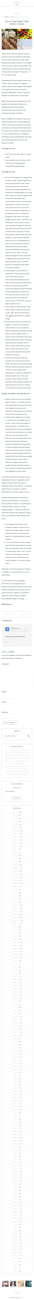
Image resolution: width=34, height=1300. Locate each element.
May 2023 (15, 933)
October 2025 (15, 843)
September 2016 (16, 1181)
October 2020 (15, 1029)
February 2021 (16, 1016)
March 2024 (15, 902)
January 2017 (16, 1168)
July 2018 (16, 1112)
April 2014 (16, 1271)
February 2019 (16, 1091)
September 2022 (15, 957)
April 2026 (16, 824)
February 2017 (16, 1165)
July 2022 (15, 964)
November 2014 (16, 1249)
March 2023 (15, 939)
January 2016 (16, 1205)
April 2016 (16, 1196)
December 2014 (16, 1246)
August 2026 (16, 812)
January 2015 (16, 1243)
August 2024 (15, 886)
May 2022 (16, 970)
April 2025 (16, 861)
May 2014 (16, 1267)
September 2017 (15, 1143)
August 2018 (15, 1109)
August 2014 (15, 1258)
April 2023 (16, 936)
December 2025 (16, 837)
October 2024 (15, 880)
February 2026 (16, 830)
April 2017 (16, 1159)
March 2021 (16, 1013)
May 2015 (16, 1230)
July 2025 (16, 852)
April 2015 (16, 1233)
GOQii (17, 2)
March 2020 (15, 1050)
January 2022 (16, 982)
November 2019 (16, 1063)
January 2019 (16, 1094)
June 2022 (16, 967)
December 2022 (16, 948)
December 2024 (16, 874)
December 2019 (16, 1060)
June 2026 (16, 818)
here (25, 598)
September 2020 (16, 1032)
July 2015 (16, 1224)
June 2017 (16, 1153)
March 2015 (16, 1236)
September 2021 (16, 995)
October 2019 (16, 1066)
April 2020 (16, 1047)
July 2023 (15, 926)
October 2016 (16, 1178)
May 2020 (16, 1044)
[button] (17, 13)
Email (4, 702)
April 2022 (16, 973)
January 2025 (15, 871)
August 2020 (16, 1035)
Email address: (17, 787)
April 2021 (16, 1010)
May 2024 (15, 895)
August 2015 (16, 1221)
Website (5, 712)
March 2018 (16, 1125)
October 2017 (15, 1140)
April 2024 (16, 899)
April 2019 (16, 1085)
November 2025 (16, 840)
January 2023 (16, 945)
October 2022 (15, 954)
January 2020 (16, 1057)
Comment (6, 664)
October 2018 (16, 1103)
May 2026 (15, 821)
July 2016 (16, 1187)
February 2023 (16, 942)
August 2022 (16, 961)
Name (4, 692)
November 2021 (16, 988)
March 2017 (16, 1162)
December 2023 (16, 911)
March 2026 (15, 827)
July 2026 (15, 815)
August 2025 (16, 849)
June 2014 (16, 1264)
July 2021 (16, 1001)
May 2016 (16, 1193)
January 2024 (16, 908)
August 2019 (16, 1072)
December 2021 (16, 985)
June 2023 (16, 930)
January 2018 (16, 1131)
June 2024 (16, 892)
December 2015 (16, 1209)
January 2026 (16, 833)
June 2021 (16, 1004)
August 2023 (15, 923)
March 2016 (16, 1199)
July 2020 (16, 1038)
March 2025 (15, 864)
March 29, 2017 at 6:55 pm (18, 631)
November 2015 (16, 1212)
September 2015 (16, 1218)
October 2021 (16, 992)
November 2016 (16, 1174)
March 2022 (16, 976)
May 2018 (16, 1119)
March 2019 (16, 1088)
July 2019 (16, 1075)
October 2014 (16, 1252)
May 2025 (16, 858)
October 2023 (15, 917)
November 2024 (15, 877)
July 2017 (16, 1150)
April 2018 (16, 1122)
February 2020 (16, 1054)
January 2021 (16, 1019)
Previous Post (11, 614)
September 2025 (16, 846)
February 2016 (16, 1202)
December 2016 (16, 1171)
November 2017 (16, 1137)
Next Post (24, 614)
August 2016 (16, 1184)
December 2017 (16, 1134)
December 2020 (16, 1023)
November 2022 (16, 951)
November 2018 (16, 1100)
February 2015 (16, 1240)
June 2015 (16, 1227)
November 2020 (16, 1026)
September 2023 (15, 920)
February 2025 (16, 868)
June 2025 (16, 855)
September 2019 (16, 1069)
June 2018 (16, 1116)
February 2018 (16, 1128)
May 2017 (16, 1156)
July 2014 (16, 1261)
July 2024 (15, 889)
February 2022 (16, 979)
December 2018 (16, 1097)
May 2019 (16, 1081)
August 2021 (16, 998)
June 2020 (16, 1041)
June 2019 (16, 1078)
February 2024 (16, 905)
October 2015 (16, 1215)
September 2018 (16, 1106)
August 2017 (16, 1147)
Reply (7, 642)
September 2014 (16, 1255)
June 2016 (16, 1190)
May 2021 (15, 1007)
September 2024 (15, 883)
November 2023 (16, 914)
